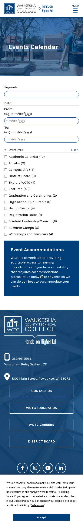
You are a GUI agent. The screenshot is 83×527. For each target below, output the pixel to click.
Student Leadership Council (33, 221)
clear (74, 150)
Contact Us (41, 391)
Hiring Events (22, 208)
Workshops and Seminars (31, 234)
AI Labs (17, 163)
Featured (19, 189)
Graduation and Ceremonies (33, 195)
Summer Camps (24, 228)
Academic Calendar (27, 157)
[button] (75, 8)
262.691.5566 (22, 358)
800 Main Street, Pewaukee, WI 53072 (41, 378)
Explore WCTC (22, 182)
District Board (22, 176)
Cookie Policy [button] (21, 500)
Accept (41, 517)
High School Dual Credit (30, 202)
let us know (30, 277)
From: (18, 111)
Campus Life (21, 170)
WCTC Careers (41, 425)
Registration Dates (25, 215)
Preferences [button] (37, 505)
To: (18, 129)
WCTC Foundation (41, 408)
